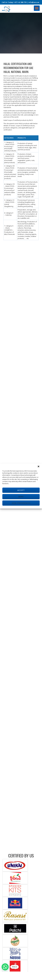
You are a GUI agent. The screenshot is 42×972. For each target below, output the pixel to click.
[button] (38, 466)
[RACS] (6, 9)
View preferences (21, 503)
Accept (21, 490)
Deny (21, 496)
